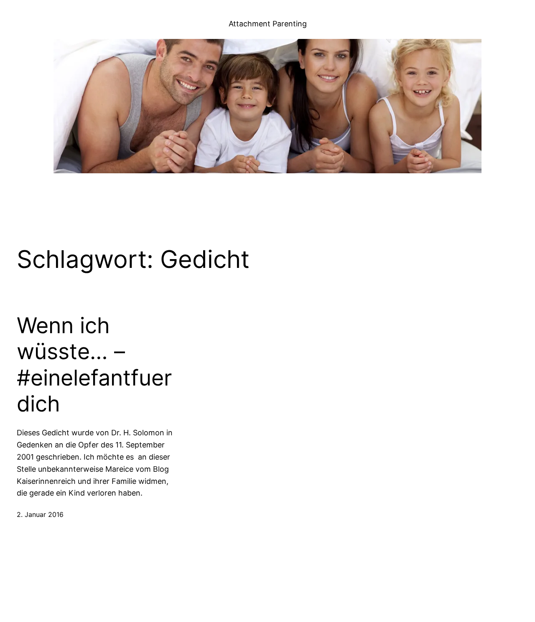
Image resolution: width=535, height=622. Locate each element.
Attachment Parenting (268, 23)
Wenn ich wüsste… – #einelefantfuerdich (94, 365)
